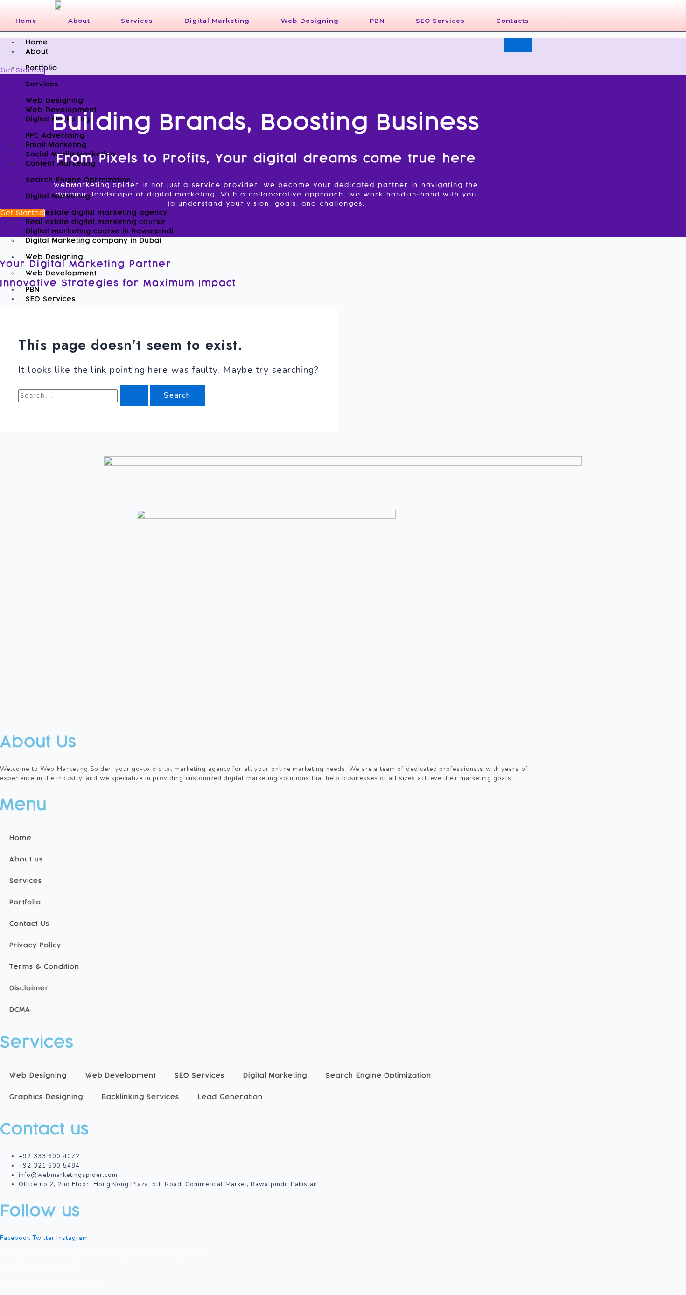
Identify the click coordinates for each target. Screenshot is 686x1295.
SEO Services (440, 20)
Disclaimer (29, 988)
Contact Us (29, 924)
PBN (377, 20)
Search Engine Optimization (78, 180)
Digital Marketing (217, 20)
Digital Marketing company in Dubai (93, 241)
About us (26, 859)
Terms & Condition (44, 967)
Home (26, 20)
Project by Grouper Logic (40, 1269)
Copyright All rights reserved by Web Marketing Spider (101, 1253)
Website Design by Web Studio (50, 1284)
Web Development (61, 273)
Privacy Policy (35, 945)
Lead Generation (230, 1097)
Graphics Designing (46, 1097)
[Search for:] (84, 396)
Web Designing (310, 20)
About (79, 20)
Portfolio (25, 902)
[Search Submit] (134, 395)
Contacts (512, 20)
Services (137, 20)
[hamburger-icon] (518, 45)
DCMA (19, 1010)
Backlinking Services (141, 1097)
